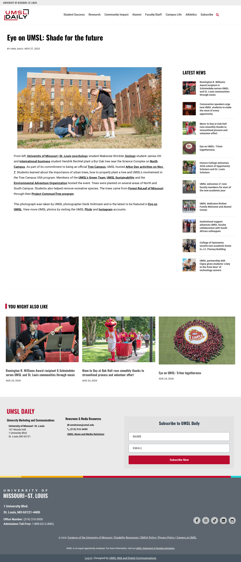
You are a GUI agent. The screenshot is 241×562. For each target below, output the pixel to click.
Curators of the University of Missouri (90, 537)
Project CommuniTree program (53, 194)
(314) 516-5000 (33, 519)
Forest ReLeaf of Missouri (145, 188)
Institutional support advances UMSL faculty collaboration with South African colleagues (213, 226)
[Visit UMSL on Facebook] (196, 520)
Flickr (88, 209)
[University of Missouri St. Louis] (26, 497)
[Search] (217, 14)
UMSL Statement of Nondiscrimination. (155, 548)
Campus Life (174, 14)
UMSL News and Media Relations (85, 434)
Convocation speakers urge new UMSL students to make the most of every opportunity (215, 109)
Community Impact (116, 14)
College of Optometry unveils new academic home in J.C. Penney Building (215, 245)
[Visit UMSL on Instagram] (205, 520)
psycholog (79, 156)
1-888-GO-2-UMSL (43, 524)
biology (130, 156)
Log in (88, 558)
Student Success (74, 14)
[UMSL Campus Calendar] (232, 520)
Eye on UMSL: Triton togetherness (211, 148)
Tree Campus (97, 167)
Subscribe (207, 14)
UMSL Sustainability (120, 177)
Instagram (106, 209)
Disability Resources (126, 537)
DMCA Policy (148, 537)
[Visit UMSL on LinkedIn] (223, 520)
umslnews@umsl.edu (82, 425)
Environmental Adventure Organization (40, 183)
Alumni (136, 14)
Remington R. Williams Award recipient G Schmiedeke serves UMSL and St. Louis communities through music (215, 88)
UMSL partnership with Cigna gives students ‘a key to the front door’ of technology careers (215, 265)
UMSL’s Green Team (92, 177)
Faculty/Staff (153, 14)
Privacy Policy (166, 537)
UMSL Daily (16, 48)
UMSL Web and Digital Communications (132, 558)
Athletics (191, 14)
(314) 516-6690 (79, 429)
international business (34, 161)
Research (95, 14)
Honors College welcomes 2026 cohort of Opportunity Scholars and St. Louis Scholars (215, 167)
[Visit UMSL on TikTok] (214, 520)
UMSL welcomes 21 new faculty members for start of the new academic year (215, 187)
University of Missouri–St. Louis (49, 156)
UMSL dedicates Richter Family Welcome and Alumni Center (215, 206)
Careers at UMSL (187, 537)
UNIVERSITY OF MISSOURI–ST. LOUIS (20, 2)
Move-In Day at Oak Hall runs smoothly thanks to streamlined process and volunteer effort (213, 128)
